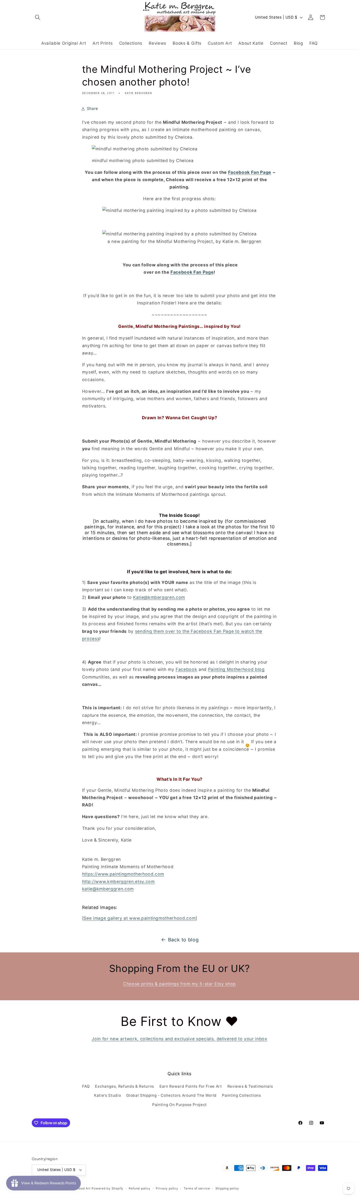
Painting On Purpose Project (179, 1104)
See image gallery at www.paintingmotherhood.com (140, 918)
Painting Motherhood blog (236, 669)
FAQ (86, 1086)
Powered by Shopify (107, 1188)
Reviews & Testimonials (250, 1086)
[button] (37, 17)
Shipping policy (227, 1188)
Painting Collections (241, 1095)
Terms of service (197, 1188)
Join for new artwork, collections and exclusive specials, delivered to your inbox (179, 1038)
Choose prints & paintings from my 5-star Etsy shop (179, 983)
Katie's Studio (107, 1095)
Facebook (186, 669)
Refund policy (139, 1188)
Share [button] (92, 108)
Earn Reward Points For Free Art (190, 1086)
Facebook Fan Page (249, 172)
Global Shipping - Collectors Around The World (171, 1095)
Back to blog (183, 940)
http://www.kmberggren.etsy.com (118, 881)
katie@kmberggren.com (108, 888)
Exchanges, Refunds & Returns (124, 1086)
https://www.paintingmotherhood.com (123, 873)
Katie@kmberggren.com (159, 597)
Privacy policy (167, 1188)
